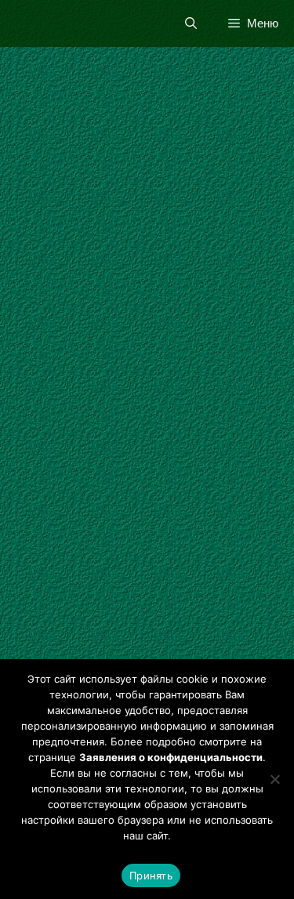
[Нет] (274, 779)
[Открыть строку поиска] (190, 23)
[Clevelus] (25, 23)
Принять (150, 875)
